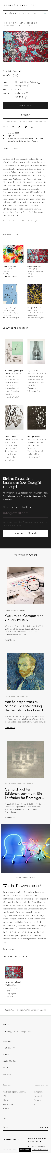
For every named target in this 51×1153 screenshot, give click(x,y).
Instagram (38, 1092)
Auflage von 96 (21, 93)
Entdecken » (8, 949)
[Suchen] (45, 13)
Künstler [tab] (15, 148)
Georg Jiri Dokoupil (12, 71)
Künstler (18, 23)
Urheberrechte (11, 1140)
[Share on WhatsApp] (32, 126)
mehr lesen (10, 640)
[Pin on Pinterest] (26, 127)
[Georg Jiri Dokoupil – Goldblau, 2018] (37, 294)
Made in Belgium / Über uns (14, 1092)
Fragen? (25, 114)
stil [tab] (24, 148)
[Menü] (46, 5)
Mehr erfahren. (32, 141)
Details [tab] (5, 148)
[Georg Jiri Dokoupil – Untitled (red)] (37, 254)
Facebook (38, 1096)
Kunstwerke (8, 1104)
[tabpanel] (25, 189)
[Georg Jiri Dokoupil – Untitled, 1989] (13, 254)
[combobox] (25, 13)
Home (7, 23)
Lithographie (20, 86)
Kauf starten (25, 105)
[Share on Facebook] (13, 127)
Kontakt (6, 1108)
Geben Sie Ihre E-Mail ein (17, 507)
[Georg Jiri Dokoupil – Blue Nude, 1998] (13, 294)
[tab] (7, 236)
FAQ (4, 1096)
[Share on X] (19, 126)
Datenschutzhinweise (40, 1150)
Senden (44, 1127)
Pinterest (38, 1100)
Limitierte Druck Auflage (25, 82)
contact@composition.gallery (17, 1031)
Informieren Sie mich (25, 533)
